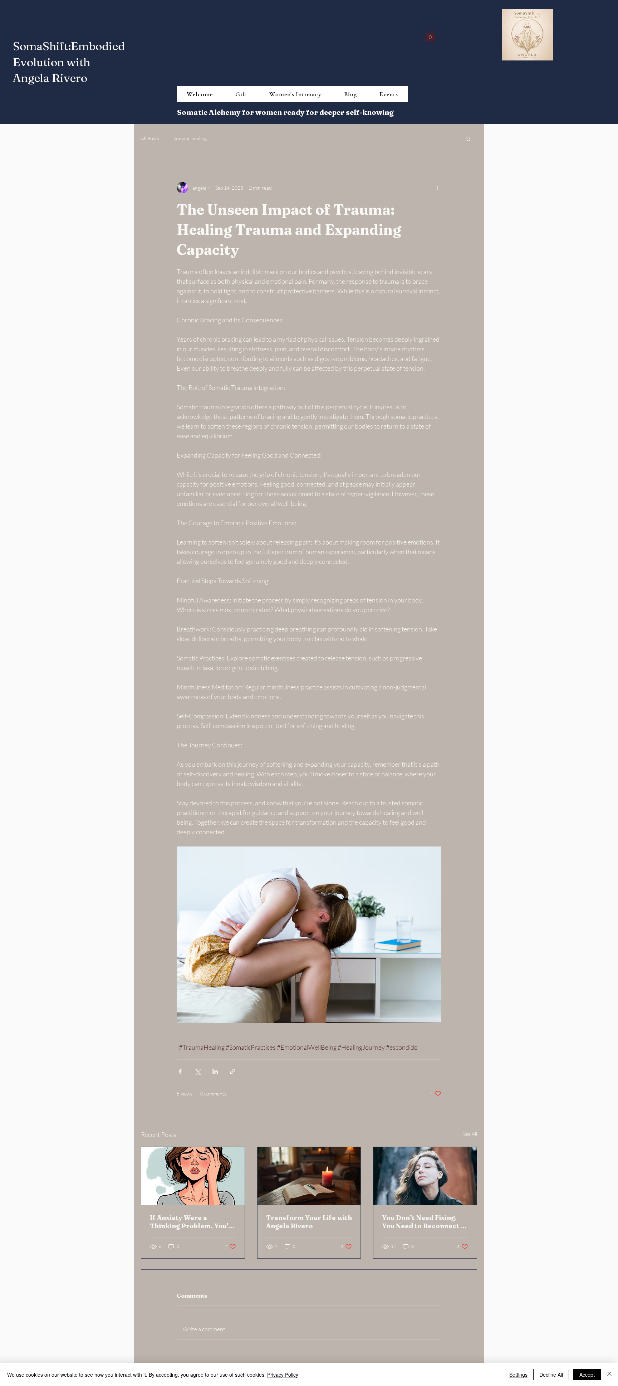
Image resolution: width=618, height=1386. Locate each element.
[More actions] (437, 187)
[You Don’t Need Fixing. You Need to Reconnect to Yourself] (425, 1176)
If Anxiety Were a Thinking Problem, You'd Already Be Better (191, 1222)
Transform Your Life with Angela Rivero (309, 1222)
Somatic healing (190, 138)
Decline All (551, 1374)
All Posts (150, 138)
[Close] (609, 1374)
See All (470, 1134)
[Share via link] (232, 1071)
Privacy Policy (282, 1374)
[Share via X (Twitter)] (197, 1071)
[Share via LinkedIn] (215, 1071)
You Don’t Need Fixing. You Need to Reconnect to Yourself (425, 1222)
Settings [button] (518, 1374)
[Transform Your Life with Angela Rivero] (309, 1176)
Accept (587, 1374)
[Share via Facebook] (180, 1071)
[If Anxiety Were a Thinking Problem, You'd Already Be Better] (193, 1176)
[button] (430, 35)
